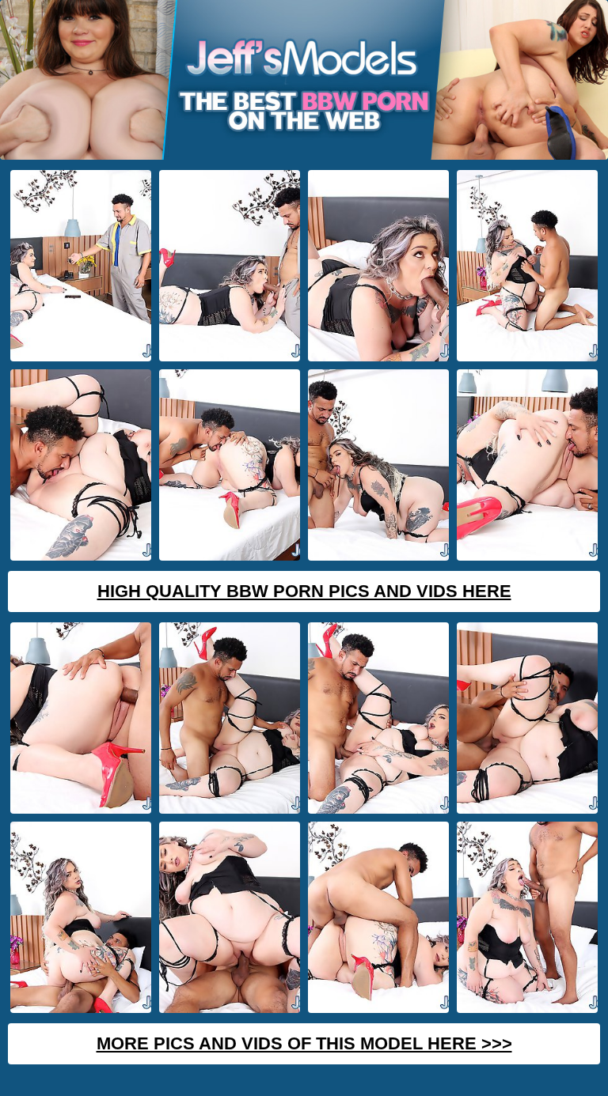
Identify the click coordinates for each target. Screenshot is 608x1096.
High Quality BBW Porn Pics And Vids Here (304, 591)
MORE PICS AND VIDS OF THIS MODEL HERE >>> (304, 1043)
